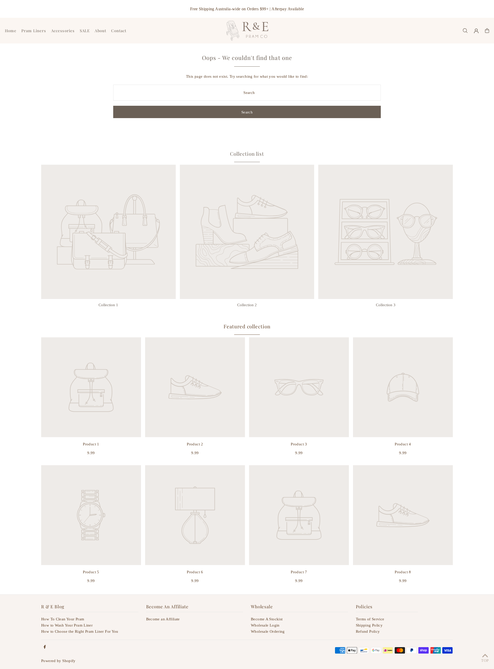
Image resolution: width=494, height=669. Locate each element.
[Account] (476, 31)
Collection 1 (108, 305)
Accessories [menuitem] (63, 30)
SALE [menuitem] (85, 30)
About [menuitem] (100, 30)
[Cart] (487, 30)
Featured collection (247, 326)
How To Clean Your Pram (62, 619)
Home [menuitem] (10, 30)
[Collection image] (108, 232)
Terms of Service (370, 619)
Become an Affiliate (163, 619)
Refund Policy (368, 631)
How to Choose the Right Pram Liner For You (79, 631)
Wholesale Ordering (268, 631)
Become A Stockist (267, 619)
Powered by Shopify (58, 661)
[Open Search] (465, 30)
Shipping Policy (369, 625)
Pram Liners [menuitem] (33, 30)
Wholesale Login (265, 625)
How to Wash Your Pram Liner (67, 625)
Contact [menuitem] (118, 30)
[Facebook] (45, 647)
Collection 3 (385, 305)
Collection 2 (247, 305)
